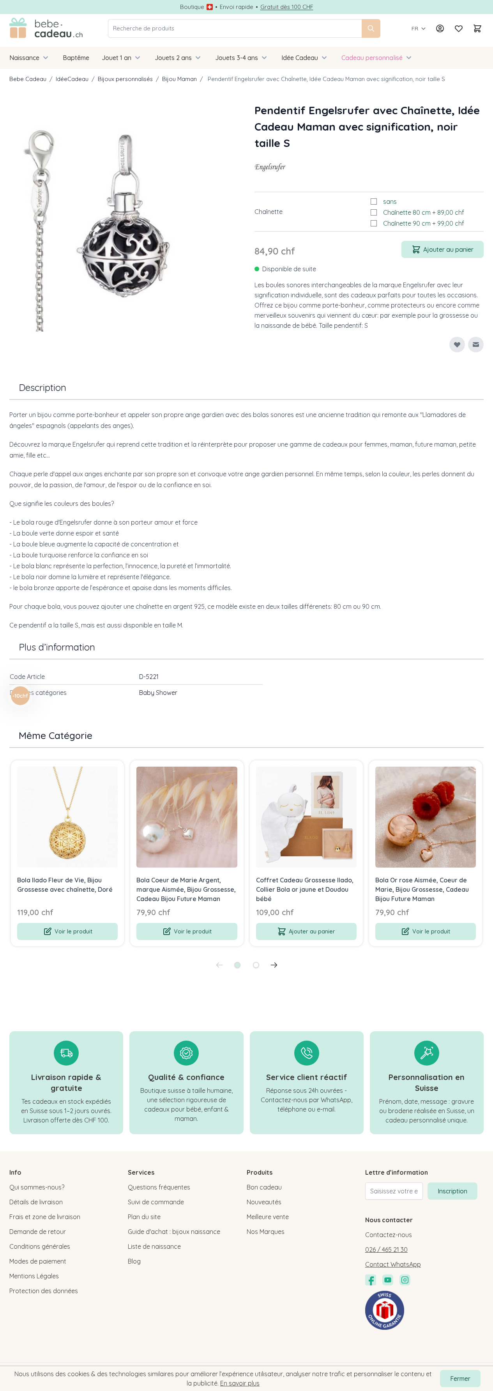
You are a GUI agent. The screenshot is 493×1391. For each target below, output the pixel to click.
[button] (270, 166)
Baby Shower (158, 692)
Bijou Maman (179, 79)
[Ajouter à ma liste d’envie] (457, 344)
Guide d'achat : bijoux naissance (174, 1231)
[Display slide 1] (237, 965)
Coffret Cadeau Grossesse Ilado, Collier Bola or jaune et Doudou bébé (304, 889)
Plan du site (144, 1217)
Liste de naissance (154, 1246)
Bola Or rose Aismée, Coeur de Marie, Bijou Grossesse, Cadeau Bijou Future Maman (422, 889)
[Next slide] (274, 965)
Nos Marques (265, 1231)
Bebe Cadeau (27, 79)
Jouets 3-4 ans (236, 58)
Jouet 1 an (116, 58)
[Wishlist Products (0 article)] (458, 28)
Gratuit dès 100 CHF (286, 7)
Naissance (24, 58)
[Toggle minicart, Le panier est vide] (477, 28)
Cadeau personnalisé (372, 58)
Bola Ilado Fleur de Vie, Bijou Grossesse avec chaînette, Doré (65, 884)
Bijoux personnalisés (125, 79)
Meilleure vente (268, 1217)
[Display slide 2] (256, 965)
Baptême (76, 58)
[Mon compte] (440, 28)
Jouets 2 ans (173, 58)
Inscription (452, 1191)
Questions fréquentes (159, 1187)
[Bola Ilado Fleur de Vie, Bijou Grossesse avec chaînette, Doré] (67, 817)
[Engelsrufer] (270, 166)
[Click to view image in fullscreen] (124, 217)
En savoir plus (240, 1383)
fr (415, 28)
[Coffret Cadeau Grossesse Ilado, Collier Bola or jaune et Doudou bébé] (306, 817)
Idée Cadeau (299, 58)
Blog (134, 1261)
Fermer (460, 1378)
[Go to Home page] (46, 28)
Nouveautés (264, 1202)
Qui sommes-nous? (36, 1187)
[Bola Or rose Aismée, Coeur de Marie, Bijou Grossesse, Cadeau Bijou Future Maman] (425, 817)
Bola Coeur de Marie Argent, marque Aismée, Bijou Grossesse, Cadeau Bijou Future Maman (186, 889)
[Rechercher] (371, 28)
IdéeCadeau (72, 79)
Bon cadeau (264, 1187)
